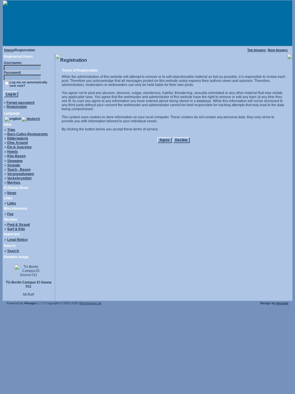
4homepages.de (90, 303)
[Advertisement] (173, 159)
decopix (282, 303)
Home (9, 50)
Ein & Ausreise (19, 147)
